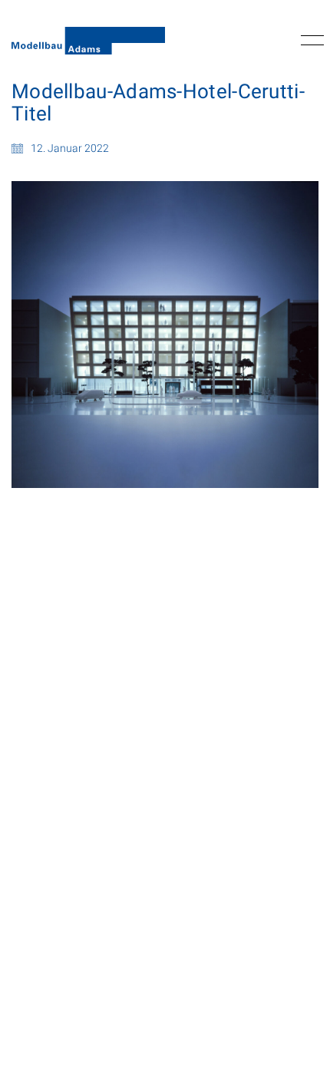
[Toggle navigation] (309, 40)
